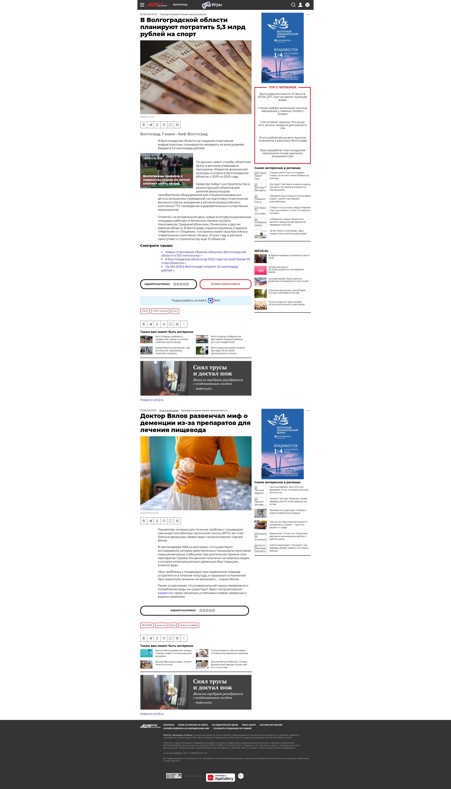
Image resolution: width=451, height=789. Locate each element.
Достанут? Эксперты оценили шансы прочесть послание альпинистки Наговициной (290, 187)
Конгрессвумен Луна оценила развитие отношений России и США (288, 280)
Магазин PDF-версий (271, 725)
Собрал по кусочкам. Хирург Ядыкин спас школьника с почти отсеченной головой (290, 210)
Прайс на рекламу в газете (193, 725)
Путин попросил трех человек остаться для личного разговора (286, 303)
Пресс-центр (249, 725)
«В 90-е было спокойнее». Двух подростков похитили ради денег (288, 232)
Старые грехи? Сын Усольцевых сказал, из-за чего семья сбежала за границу (289, 175)
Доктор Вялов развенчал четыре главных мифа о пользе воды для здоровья (173, 653)
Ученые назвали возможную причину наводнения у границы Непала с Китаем (282, 111)
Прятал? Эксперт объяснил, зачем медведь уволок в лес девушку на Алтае (288, 501)
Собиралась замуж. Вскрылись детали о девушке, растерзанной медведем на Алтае (288, 222)
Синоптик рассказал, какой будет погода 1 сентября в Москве (287, 291)
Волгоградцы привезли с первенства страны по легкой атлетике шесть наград (171, 339)
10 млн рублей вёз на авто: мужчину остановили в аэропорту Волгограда (283, 139)
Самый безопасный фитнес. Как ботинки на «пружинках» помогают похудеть (172, 350)
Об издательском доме (225, 725)
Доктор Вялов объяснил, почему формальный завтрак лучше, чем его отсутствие (229, 664)
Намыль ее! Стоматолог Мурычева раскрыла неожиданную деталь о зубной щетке (288, 536)
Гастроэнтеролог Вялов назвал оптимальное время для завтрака (229, 652)
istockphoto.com (149, 512)
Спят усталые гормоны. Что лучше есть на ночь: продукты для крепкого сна (283, 125)
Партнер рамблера (193, 776)
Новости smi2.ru (152, 400)
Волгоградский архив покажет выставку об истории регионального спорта (228, 350)
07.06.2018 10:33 (148, 14)
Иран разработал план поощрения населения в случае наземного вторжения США (282, 153)
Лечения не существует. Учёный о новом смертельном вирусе (288, 511)
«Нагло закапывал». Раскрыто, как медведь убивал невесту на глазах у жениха (289, 548)
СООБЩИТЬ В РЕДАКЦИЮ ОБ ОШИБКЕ (232, 728)
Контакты (168, 725)
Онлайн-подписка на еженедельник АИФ (186, 728)
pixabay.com (147, 116)
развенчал (166, 593)
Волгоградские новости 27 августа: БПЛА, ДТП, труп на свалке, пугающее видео (282, 97)
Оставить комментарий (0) (225, 284)
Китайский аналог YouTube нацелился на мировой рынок (286, 269)
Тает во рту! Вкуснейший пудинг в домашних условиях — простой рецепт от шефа (288, 524)
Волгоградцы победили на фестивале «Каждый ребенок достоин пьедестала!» (227, 339)
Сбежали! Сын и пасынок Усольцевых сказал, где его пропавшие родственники (290, 199)
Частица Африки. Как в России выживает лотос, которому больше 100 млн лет (289, 490)
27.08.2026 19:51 (148, 410)
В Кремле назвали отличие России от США (289, 256)
